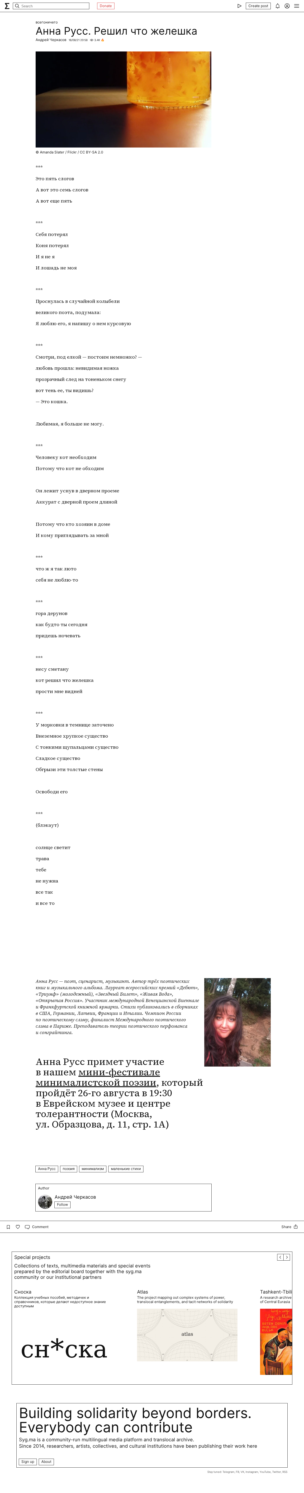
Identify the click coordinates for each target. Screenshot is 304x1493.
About (46, 1461)
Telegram (228, 1472)
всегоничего (47, 22)
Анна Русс (47, 1168)
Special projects (32, 1257)
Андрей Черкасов (51, 39)
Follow (62, 1204)
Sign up (27, 1461)
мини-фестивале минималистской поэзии (98, 1077)
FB (237, 1472)
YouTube (265, 1472)
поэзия (69, 1168)
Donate (106, 6)
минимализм (93, 1168)
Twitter (276, 1472)
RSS (284, 1472)
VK (242, 1472)
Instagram (252, 1472)
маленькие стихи (126, 1168)
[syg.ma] (7, 6)
